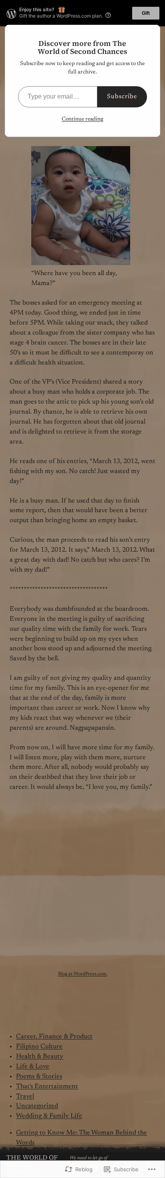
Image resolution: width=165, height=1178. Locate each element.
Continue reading (82, 119)
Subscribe (122, 96)
